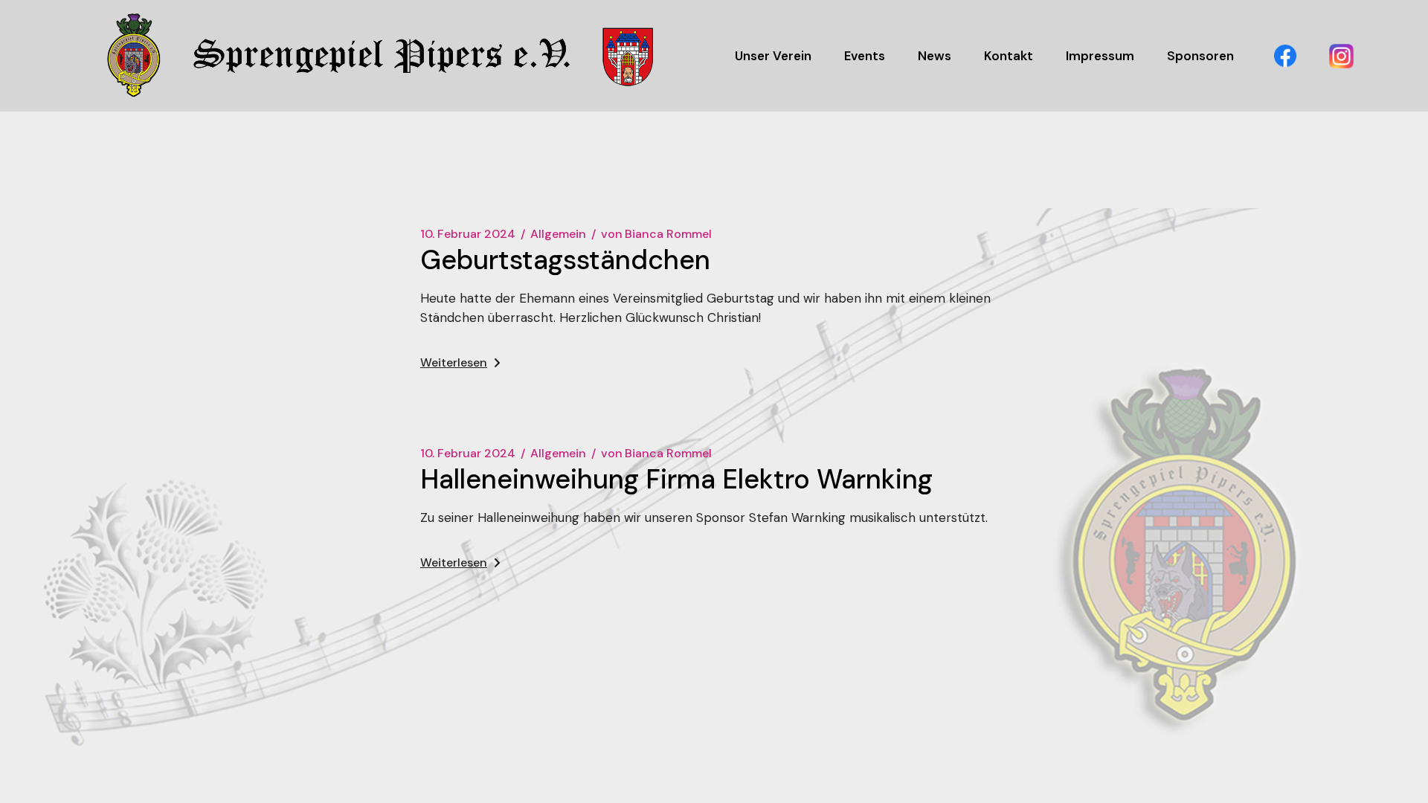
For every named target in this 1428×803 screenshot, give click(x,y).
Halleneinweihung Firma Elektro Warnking (676, 479)
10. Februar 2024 (467, 234)
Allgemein (558, 234)
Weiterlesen (453, 362)
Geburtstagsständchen (565, 259)
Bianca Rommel (656, 234)
